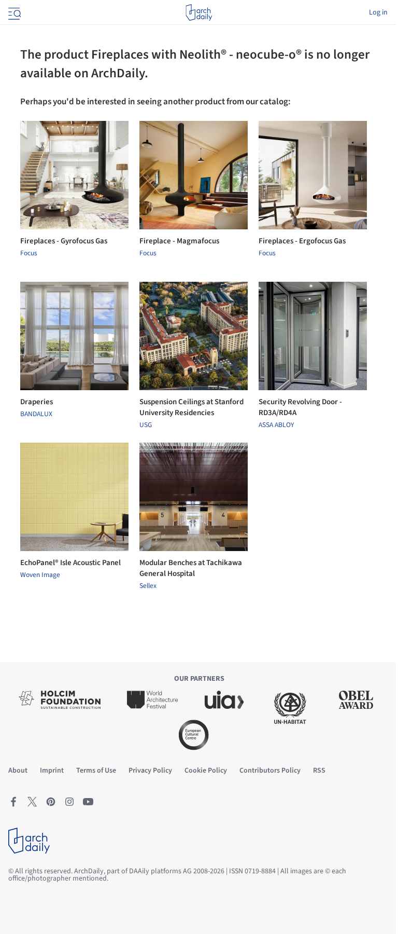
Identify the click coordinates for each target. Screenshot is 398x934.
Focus (28, 253)
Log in (378, 12)
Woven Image (40, 575)
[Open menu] (13, 12)
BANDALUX (36, 414)
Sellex (148, 586)
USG (145, 425)
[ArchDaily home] (199, 12)
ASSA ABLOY (276, 425)
